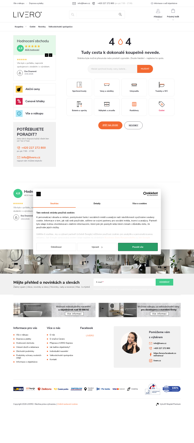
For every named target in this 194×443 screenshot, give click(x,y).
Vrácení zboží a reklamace (27, 347)
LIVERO (90, 335)
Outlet (161, 110)
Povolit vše (137, 247)
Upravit (95, 247)
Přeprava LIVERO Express (61, 343)
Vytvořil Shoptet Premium (170, 404)
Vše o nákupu (18, 3)
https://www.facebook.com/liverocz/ (165, 354)
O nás (52, 335)
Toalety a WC (161, 91)
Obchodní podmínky (25, 351)
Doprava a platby (36, 3)
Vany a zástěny (107, 91)
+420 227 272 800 (33, 148)
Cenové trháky (35, 101)
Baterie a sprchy (79, 110)
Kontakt (53, 359)
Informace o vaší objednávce (165, 3)
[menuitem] (20, 26)
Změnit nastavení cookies (67, 404)
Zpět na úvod (110, 125)
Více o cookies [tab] (139, 203)
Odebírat (164, 282)
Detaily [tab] (97, 203)
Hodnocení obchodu (25, 343)
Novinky (133, 125)
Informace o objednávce (26, 362)
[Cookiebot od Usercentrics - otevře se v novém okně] (145, 194)
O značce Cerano (57, 339)
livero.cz (157, 360)
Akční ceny (32, 89)
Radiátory (134, 110)
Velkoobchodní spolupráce (61, 355)
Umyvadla (134, 91)
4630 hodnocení (32, 50)
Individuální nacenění (59, 351)
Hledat (120, 14)
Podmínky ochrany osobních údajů (28, 356)
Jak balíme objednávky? (60, 347)
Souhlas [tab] (54, 203)
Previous (46, 55)
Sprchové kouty (79, 91)
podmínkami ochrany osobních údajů (136, 289)
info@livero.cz (30, 157)
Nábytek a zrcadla (107, 110)
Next (50, 55)
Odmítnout (56, 247)
